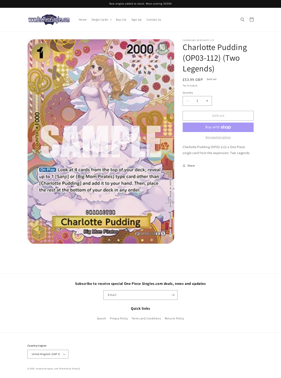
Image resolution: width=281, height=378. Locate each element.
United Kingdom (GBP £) (46, 354)
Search (101, 318)
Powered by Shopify (69, 368)
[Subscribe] (172, 295)
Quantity (188, 92)
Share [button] (191, 165)
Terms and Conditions (146, 318)
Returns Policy (174, 318)
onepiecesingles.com (47, 368)
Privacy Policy (119, 318)
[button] (101, 19)
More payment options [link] (218, 137)
